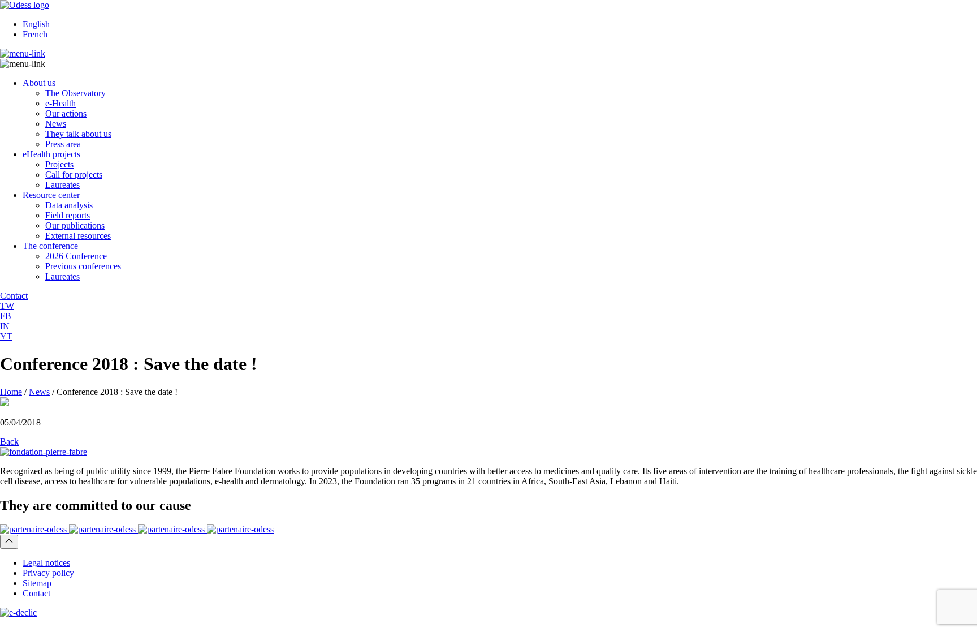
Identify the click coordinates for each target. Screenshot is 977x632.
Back (9, 441)
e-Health (60, 103)
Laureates (62, 185)
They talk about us (78, 134)
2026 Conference (76, 256)
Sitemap (37, 583)
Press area (63, 144)
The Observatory (75, 93)
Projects (59, 164)
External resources (78, 235)
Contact (36, 593)
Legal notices (46, 562)
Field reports (67, 215)
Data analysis (69, 205)
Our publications (75, 225)
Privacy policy (48, 573)
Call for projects (73, 174)
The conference (50, 246)
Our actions (66, 113)
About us (39, 83)
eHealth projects (51, 154)
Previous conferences (83, 266)
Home (11, 392)
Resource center (51, 195)
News (55, 123)
